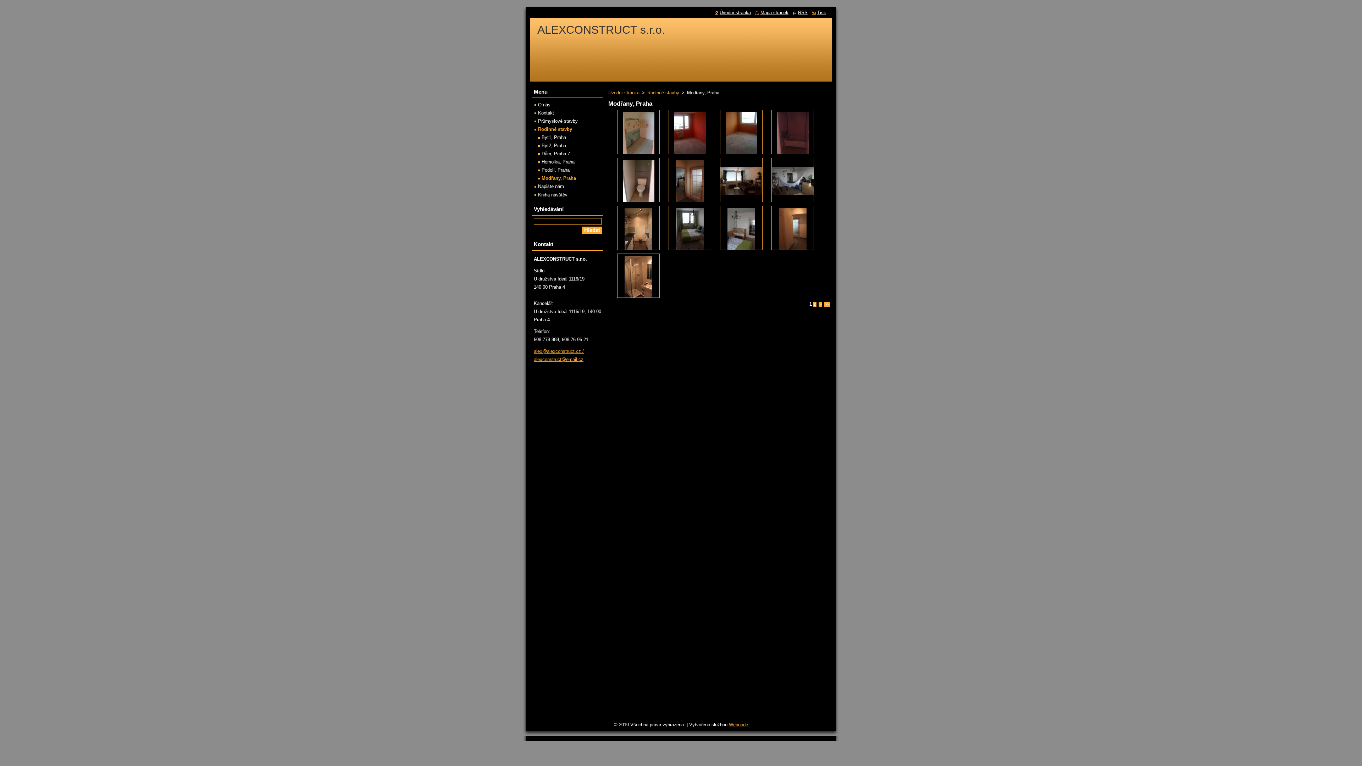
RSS (803, 12)
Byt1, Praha (554, 137)
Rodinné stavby (663, 92)
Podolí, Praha (556, 170)
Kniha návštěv (553, 195)
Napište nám (551, 186)
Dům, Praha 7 (556, 153)
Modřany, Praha (559, 178)
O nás (544, 104)
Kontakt (546, 113)
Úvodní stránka (624, 92)
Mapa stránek (774, 12)
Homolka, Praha (558, 162)
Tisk (821, 12)
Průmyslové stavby (558, 121)
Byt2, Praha (554, 145)
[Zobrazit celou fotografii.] (638, 132)
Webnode (738, 724)
